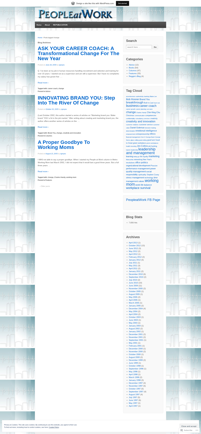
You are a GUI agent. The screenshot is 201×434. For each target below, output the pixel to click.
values (141, 181)
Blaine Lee (153, 96)
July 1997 (133, 397)
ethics (152, 134)
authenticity (140, 96)
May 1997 (133, 403)
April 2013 (133, 243)
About (47, 25)
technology (149, 178)
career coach (53, 88)
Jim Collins (142, 146)
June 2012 (133, 248)
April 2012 (133, 254)
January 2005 (135, 306)
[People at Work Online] (75, 14)
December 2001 (136, 334)
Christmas (130, 115)
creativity (154, 118)
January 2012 (135, 260)
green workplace (139, 143)
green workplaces (152, 143)
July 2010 (133, 280)
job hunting (152, 146)
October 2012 (135, 245)
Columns (48, 136)
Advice (47, 91)
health (128, 146)
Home (39, 25)
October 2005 (135, 291)
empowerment (131, 134)
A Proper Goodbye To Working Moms (64, 144)
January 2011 (135, 271)
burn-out (157, 103)
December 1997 (136, 383)
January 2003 (135, 326)
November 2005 (136, 288)
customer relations (132, 124)
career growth (130, 109)
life (141, 156)
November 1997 (136, 386)
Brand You (52, 133)
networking (138, 159)
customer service (146, 125)
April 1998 (133, 374)
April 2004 (133, 314)
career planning (141, 109)
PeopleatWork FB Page (143, 200)
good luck (151, 140)
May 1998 (133, 371)
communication (140, 115)
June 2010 (133, 283)
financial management (133, 137)
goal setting (143, 140)
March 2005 (134, 303)
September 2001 (136, 340)
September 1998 (136, 369)
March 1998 (134, 377)
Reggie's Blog (135, 76)
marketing (154, 156)
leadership (134, 150)
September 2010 (136, 277)
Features (48, 180)
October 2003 (135, 317)
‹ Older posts (45, 186)
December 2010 (136, 274)
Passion (154, 166)
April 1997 (133, 406)
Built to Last (149, 103)
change (61, 88)
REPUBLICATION (60, 25)
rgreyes (62, 65)
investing (133, 146)
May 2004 (133, 311)
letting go (136, 156)
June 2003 (133, 320)
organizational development (138, 165)
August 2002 (134, 328)
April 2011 (133, 268)
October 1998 (135, 366)
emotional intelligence (146, 130)
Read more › (43, 83)
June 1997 (133, 400)
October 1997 (135, 389)
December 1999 (136, 360)
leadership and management (140, 151)
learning (129, 156)
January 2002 (135, 331)
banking (146, 96)
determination (130, 131)
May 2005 (133, 297)
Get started (122, 3)
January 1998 (135, 380)
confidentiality (130, 118)
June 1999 (133, 363)
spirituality (142, 175)
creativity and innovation (72, 133)
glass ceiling (135, 140)
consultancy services (143, 118)
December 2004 (136, 308)
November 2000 (136, 351)
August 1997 (134, 394)
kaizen (128, 150)
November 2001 (136, 337)
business (132, 105)
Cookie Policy (54, 427)
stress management (135, 177)
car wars (150, 109)
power (153, 168)
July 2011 (133, 263)
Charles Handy (59, 177)
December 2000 (136, 349)
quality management (136, 171)
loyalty (145, 156)
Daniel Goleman (137, 127)
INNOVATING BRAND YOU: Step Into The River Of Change (76, 100)
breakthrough (134, 102)
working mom (71, 177)
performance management (138, 168)
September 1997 (136, 391)
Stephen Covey (153, 175)
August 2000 (134, 357)
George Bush (150, 137)
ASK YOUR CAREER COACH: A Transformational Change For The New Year (78, 53)
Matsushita (129, 159)
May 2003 (133, 323)
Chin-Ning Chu (153, 112)
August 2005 (134, 294)
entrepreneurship (142, 134)
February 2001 (135, 346)
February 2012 (135, 257)
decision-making (150, 128)
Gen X (143, 137)
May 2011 (133, 265)
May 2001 (133, 343)
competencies (150, 115)
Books (131, 68)
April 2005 (133, 300)
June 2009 (133, 286)
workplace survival (138, 188)
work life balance (143, 185)
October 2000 (135, 354)
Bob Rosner (132, 99)
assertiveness (131, 96)
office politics (141, 162)
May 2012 (133, 251)
